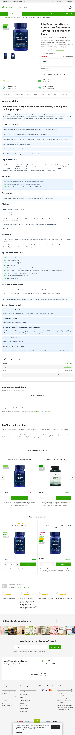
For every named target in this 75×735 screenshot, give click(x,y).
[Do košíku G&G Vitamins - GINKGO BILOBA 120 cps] (63, 498)
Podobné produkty (64, 94)
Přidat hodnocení (37, 396)
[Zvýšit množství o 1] (53, 498)
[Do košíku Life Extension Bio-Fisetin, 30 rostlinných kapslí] (28, 564)
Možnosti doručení (69, 56)
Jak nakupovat (23, 694)
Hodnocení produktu (19, 94)
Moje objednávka (24, 708)
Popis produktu (7, 94)
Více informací (34, 729)
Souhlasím (55, 727)
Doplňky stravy (68, 367)
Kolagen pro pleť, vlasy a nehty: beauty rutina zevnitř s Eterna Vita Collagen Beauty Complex (65, 707)
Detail (19, 498)
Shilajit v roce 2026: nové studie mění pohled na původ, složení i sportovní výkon (65, 692)
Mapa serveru (23, 711)
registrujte (48, 412)
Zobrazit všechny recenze (22, 587)
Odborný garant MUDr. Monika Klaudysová (12, 1)
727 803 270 (50, 664)
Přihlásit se (55, 647)
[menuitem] (5, 14)
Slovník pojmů (23, 705)
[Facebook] (41, 674)
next (72, 477)
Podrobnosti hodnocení (61, 37)
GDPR (21, 697)
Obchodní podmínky (25, 700)
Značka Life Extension (39, 94)
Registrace (69, 1)
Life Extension (48, 70)
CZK (50, 1)
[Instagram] (45, 674)
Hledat (46, 7)
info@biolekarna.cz (52, 661)
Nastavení (19, 732)
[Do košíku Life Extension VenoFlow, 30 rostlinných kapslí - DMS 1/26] (63, 564)
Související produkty (52, 94)
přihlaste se (38, 412)
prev (3, 477)
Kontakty (22, 703)
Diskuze (29, 94)
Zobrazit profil (63, 621)
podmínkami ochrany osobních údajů (36, 651)
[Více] (69, 14)
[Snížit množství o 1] (41, 498)
